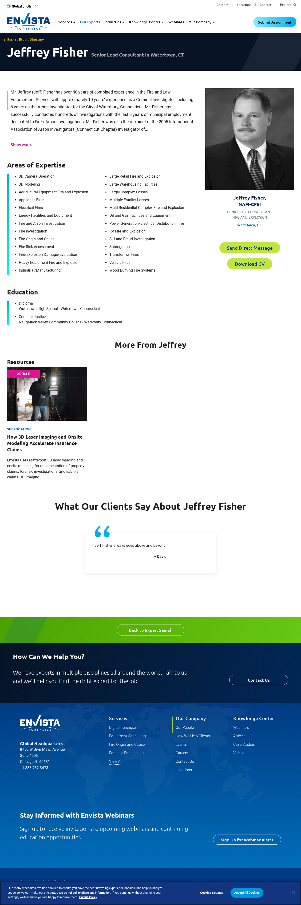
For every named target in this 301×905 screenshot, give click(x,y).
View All (115, 761)
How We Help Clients (193, 736)
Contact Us (259, 680)
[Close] (293, 892)
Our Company (191, 718)
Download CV (250, 264)
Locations (244, 4)
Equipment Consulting (127, 736)
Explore (286, 4)
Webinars (176, 22)
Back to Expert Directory (25, 39)
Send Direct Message (250, 248)
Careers (222, 4)
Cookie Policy (88, 897)
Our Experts (90, 22)
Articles (239, 736)
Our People (185, 727)
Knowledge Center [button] (144, 22)
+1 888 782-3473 (34, 768)
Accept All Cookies (247, 892)
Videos (239, 753)
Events (181, 744)
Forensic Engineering (126, 753)
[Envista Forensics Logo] (40, 723)
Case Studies (244, 744)
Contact (266, 4)
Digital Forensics (123, 727)
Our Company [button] (200, 22)
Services (118, 718)
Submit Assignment (275, 21)
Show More (21, 144)
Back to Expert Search (150, 630)
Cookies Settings (211, 892)
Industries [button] (113, 22)
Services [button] (65, 22)
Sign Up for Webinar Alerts (247, 839)
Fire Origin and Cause (127, 744)
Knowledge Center (253, 718)
